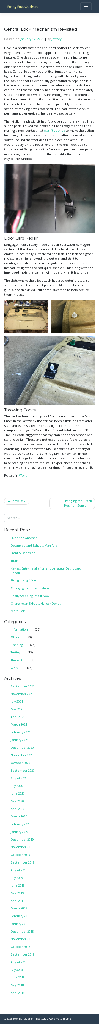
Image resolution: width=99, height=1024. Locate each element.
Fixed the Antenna (24, 538)
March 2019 (19, 908)
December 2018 (22, 931)
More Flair (18, 611)
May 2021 (17, 709)
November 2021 (22, 694)
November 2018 (22, 939)
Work (23, 475)
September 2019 (23, 862)
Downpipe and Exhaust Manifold (34, 545)
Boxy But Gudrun (22, 6)
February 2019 (21, 916)
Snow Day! (18, 501)
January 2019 (20, 924)
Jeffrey (57, 39)
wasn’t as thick (54, 130)
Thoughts (17, 660)
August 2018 (19, 962)
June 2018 (18, 977)
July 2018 (17, 970)
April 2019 (18, 901)
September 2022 (23, 686)
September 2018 (23, 954)
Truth (14, 561)
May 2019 (17, 893)
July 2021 (17, 701)
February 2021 (21, 732)
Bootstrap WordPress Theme (53, 1018)
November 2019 (22, 847)
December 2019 (22, 840)
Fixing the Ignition (23, 580)
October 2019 (20, 855)
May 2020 (17, 801)
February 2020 (21, 824)
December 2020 (22, 748)
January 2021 (20, 740)
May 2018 (17, 985)
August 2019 (19, 870)
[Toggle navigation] (86, 6)
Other (15, 637)
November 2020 (22, 755)
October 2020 (20, 763)
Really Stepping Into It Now (30, 596)
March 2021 (19, 724)
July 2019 (17, 878)
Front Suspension (23, 553)
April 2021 (18, 717)
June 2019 (18, 885)
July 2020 (17, 786)
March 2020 (19, 816)
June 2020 (18, 793)
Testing (15, 652)
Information (19, 629)
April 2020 (18, 809)
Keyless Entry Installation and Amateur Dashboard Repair (46, 571)
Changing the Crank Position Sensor (77, 503)
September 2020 (23, 770)
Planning (17, 645)
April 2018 (18, 993)
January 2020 (20, 832)
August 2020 (19, 778)
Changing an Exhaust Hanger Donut (36, 603)
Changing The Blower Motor (30, 588)
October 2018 (20, 947)
